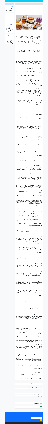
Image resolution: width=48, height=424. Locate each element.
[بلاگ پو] (40, 1)
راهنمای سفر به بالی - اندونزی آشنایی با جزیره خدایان (9, 14)
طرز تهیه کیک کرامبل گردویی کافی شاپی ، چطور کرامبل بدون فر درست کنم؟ (9, 35)
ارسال (41, 406)
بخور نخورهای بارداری (11, 24)
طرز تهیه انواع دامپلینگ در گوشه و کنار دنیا (9, 6)
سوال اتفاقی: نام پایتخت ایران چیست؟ (38, 403)
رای (31, 383)
